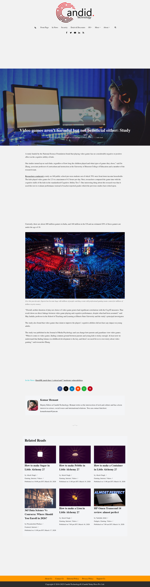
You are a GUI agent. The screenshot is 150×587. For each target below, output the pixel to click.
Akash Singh (31, 475)
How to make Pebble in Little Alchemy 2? (72, 467)
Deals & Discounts (78, 27)
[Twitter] (70, 32)
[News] (83, 32)
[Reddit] (78, 388)
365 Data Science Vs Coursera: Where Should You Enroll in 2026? (39, 514)
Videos (39, 478)
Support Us (101, 578)
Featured (28, 527)
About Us (48, 578)
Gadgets (97, 521)
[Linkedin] (79, 32)
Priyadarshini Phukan (34, 524)
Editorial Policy (73, 578)
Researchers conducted (34, 176)
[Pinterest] (90, 388)
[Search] (115, 27)
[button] (91, 27)
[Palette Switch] (35, 27)
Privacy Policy (87, 578)
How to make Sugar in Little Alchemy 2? (37, 467)
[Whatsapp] (84, 388)
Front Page (44, 27)
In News (55, 27)
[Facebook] (66, 32)
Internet (33, 478)
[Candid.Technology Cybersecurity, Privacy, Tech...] (75, 12)
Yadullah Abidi (101, 518)
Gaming (27, 478)
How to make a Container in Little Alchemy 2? (108, 467)
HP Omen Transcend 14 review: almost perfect (107, 510)
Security (64, 27)
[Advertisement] (75, 52)
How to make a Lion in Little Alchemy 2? (72, 510)
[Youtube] (75, 32)
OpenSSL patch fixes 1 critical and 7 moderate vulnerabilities (59, 380)
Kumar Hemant (54, 137)
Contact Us (59, 578)
